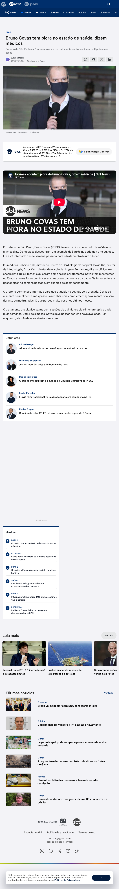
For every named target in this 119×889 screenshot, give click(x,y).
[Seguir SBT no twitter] (59, 850)
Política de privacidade (60, 832)
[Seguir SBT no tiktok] (76, 850)
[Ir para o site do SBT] (77, 822)
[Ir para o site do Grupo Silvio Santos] (54, 822)
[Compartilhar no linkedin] (109, 59)
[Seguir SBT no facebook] (50, 850)
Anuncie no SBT (33, 832)
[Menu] (115, 4)
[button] (24, 661)
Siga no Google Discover (96, 151)
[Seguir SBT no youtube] (68, 850)
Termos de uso (87, 832)
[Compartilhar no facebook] (93, 59)
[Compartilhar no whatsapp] (85, 59)
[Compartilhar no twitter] (101, 59)
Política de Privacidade (67, 880)
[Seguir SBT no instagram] (42, 850)
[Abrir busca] (109, 4)
